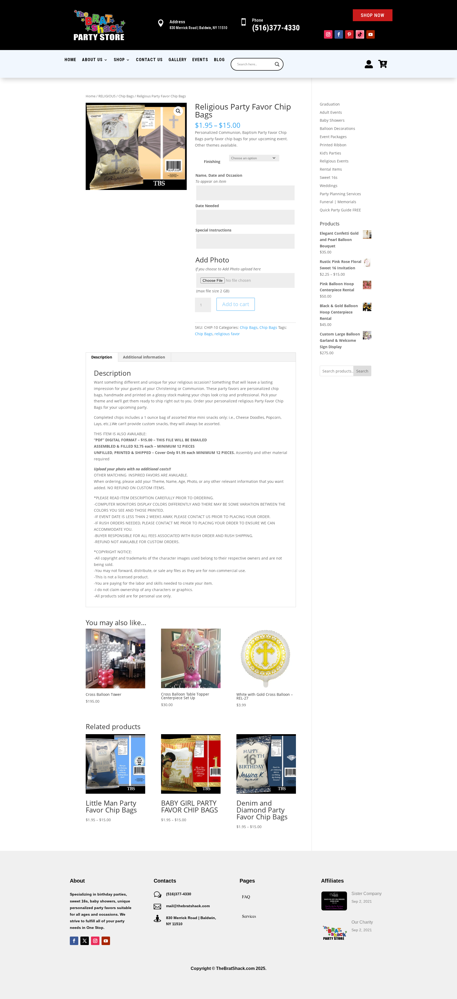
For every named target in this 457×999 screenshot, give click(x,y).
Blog (219, 60)
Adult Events (331, 112)
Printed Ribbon (333, 144)
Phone (257, 20)
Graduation (330, 104)
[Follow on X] (84, 941)
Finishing (212, 161)
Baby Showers (332, 120)
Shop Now (373, 15)
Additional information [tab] (144, 357)
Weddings (328, 185)
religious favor (227, 333)
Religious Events (334, 161)
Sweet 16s (328, 177)
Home (70, 60)
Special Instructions (213, 230)
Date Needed (207, 205)
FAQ (246, 896)
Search (362, 371)
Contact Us (149, 60)
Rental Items (331, 169)
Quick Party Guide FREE (340, 209)
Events (200, 60)
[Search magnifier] (277, 64)
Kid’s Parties (330, 153)
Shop (119, 60)
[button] (178, 111)
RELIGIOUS (107, 96)
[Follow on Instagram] (328, 34)
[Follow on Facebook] (339, 34)
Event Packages (333, 136)
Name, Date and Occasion (218, 175)
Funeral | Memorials (338, 201)
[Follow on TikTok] (360, 34)
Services (249, 916)
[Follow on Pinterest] (349, 34)
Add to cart (235, 304)
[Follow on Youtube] (370, 34)
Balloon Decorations (337, 128)
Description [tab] (101, 357)
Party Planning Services (340, 193)
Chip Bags (126, 96)
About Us (92, 60)
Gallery (177, 60)
